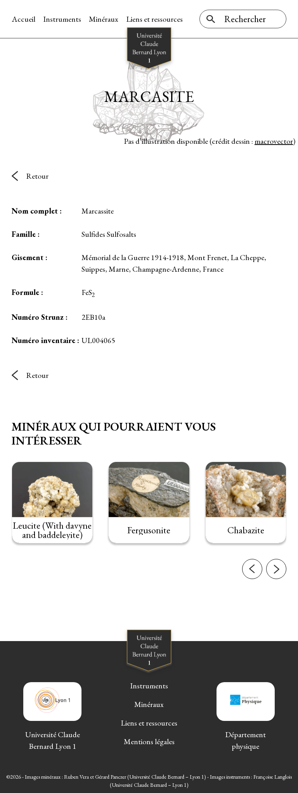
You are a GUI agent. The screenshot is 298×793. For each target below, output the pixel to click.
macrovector (274, 141)
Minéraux (103, 19)
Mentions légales (149, 741)
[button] (252, 569)
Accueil (23, 19)
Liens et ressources (154, 19)
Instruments (62, 19)
